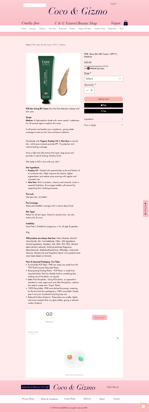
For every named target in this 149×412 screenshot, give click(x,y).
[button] (125, 22)
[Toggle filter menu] (117, 338)
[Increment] (91, 90)
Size (87, 73)
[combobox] (103, 78)
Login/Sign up (113, 387)
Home (28, 45)
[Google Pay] (103, 111)
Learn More (100, 68)
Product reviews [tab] (33, 332)
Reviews (146, 208)
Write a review (99, 318)
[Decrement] (87, 90)
